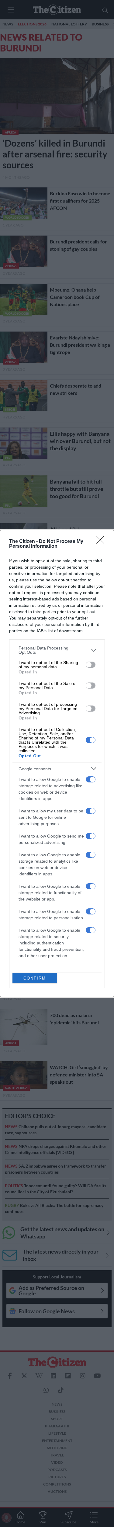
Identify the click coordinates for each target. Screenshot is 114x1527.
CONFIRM (34, 978)
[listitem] (57, 650)
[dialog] (57, 763)
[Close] (102, 541)
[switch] (90, 665)
